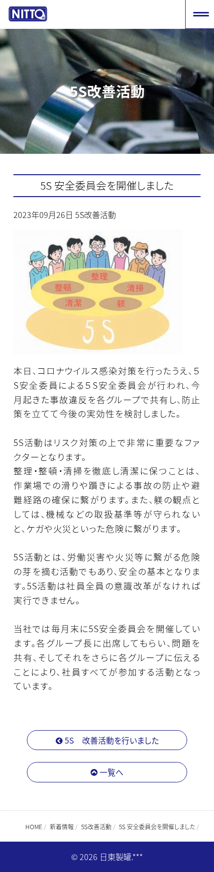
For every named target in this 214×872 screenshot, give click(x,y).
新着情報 (62, 826)
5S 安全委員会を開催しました (107, 185)
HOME (33, 826)
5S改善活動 (95, 214)
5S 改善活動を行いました (111, 740)
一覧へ (110, 772)
